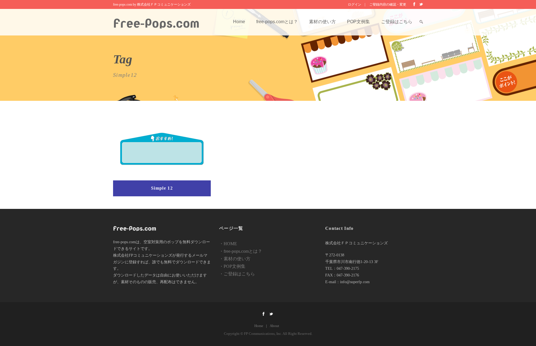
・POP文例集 (232, 266)
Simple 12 (162, 188)
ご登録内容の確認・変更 (387, 4)
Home (239, 21)
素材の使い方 (322, 21)
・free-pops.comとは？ (240, 251)
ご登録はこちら (396, 21)
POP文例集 (358, 21)
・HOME (228, 243)
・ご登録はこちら (237, 273)
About (274, 326)
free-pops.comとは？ (277, 21)
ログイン (354, 4)
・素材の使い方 (234, 258)
